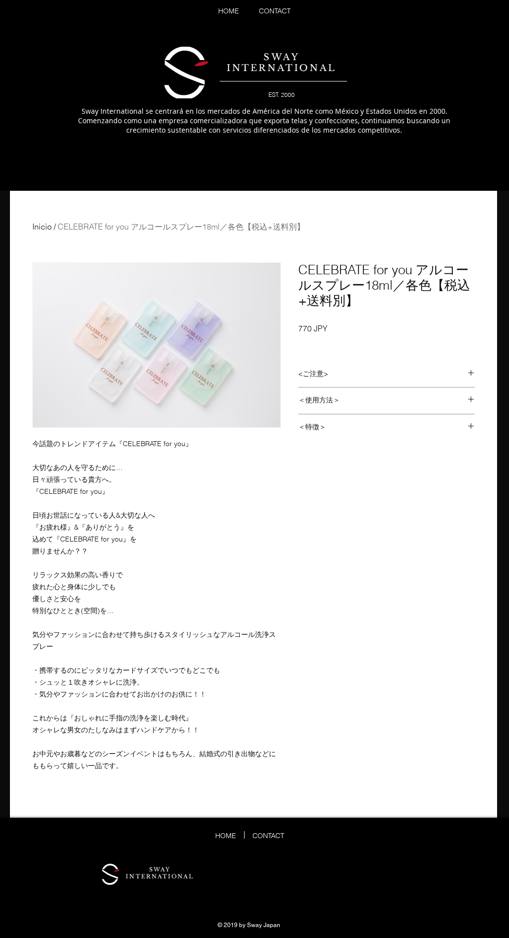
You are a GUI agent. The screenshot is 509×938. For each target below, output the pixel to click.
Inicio (42, 227)
